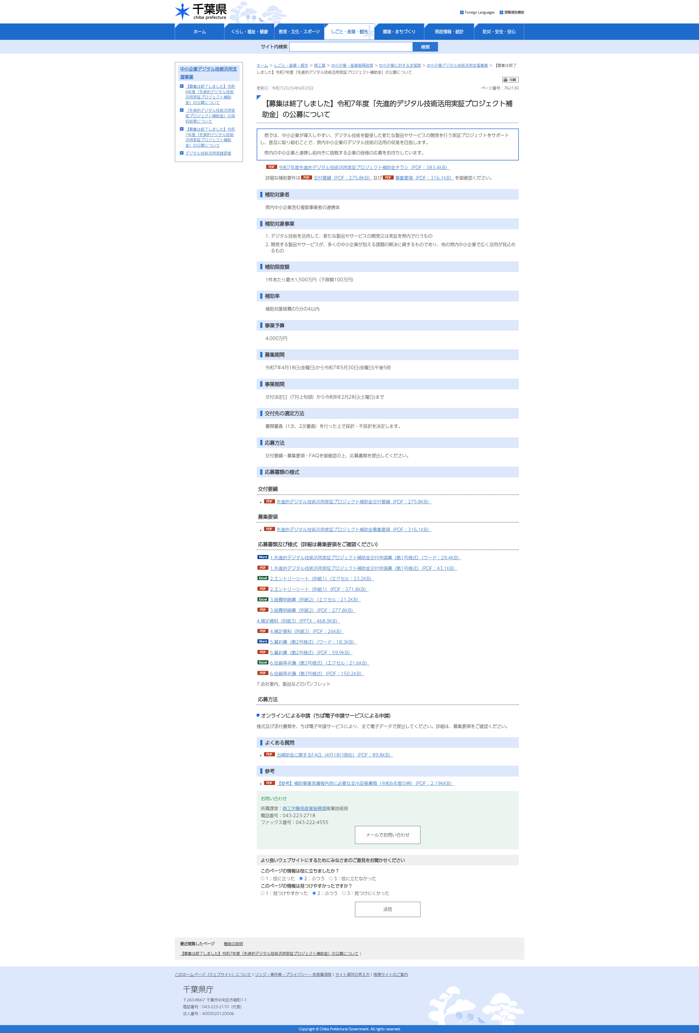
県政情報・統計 (449, 31)
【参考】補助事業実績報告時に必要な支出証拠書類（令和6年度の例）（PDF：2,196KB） (365, 783)
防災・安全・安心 (499, 31)
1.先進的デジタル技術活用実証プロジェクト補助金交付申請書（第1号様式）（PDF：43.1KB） (363, 568)
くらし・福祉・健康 (249, 31)
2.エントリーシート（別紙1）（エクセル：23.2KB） (322, 578)
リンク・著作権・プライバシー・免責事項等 (293, 974)
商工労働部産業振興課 (304, 808)
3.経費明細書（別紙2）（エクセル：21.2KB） (315, 599)
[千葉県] (201, 12)
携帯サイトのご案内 (391, 974)
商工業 (319, 65)
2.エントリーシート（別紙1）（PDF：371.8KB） (319, 589)
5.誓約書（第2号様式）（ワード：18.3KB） (313, 641)
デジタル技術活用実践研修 (208, 153)
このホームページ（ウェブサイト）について (213, 974)
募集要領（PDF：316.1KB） (424, 177)
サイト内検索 (274, 46)
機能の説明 (233, 944)
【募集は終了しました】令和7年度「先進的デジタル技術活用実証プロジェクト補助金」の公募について (210, 137)
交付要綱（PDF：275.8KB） (343, 177)
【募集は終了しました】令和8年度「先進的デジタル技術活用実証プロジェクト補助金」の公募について (210, 94)
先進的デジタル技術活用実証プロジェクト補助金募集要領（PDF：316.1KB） (354, 529)
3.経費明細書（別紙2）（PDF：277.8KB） (313, 610)
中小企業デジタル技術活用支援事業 (457, 65)
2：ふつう (314, 878)
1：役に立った (280, 878)
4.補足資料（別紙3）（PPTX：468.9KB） (298, 620)
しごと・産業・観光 (349, 31)
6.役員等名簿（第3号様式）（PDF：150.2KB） (317, 673)
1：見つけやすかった (287, 893)
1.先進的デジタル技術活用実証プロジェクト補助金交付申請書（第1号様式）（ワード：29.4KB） (365, 557)
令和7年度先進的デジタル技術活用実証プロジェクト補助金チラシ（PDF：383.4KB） (364, 167)
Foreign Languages (480, 12)
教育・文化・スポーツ (299, 31)
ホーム (200, 31)
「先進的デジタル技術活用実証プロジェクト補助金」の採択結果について (210, 115)
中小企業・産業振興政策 (352, 65)
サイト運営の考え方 (352, 974)
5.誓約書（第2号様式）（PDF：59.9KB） (311, 652)
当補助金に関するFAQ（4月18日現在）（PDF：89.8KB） (335, 754)
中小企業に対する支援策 (400, 65)
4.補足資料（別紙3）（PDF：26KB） (307, 631)
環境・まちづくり (399, 31)
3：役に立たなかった (355, 878)
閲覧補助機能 (514, 12)
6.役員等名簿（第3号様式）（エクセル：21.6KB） (320, 662)
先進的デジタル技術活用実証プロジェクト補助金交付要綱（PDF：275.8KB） (354, 501)
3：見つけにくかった (368, 893)
